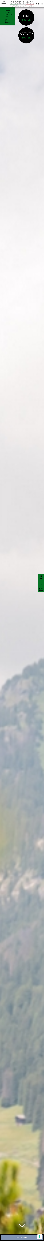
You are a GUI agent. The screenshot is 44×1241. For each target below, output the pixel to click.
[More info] (41, 583)
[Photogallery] (41, 589)
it (36, 4)
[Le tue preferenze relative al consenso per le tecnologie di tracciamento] (39, 1236)
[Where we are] (41, 577)
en (39, 4)
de (42, 4)
